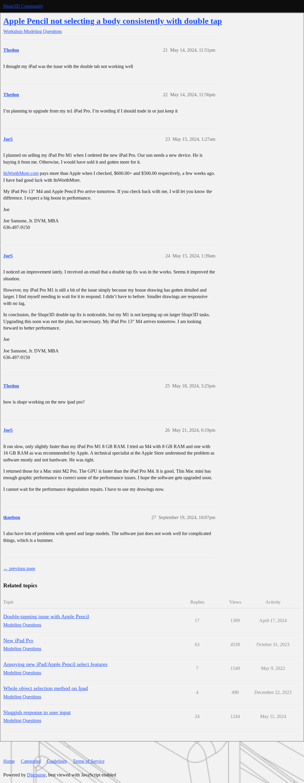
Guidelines (57, 761)
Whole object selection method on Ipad (45, 688)
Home (9, 761)
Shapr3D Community (23, 6)
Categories (31, 761)
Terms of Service (88, 761)
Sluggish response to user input (37, 712)
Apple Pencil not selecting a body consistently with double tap (112, 21)
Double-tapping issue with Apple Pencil (46, 616)
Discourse (36, 774)
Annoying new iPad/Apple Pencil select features (55, 664)
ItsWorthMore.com (21, 173)
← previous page (19, 568)
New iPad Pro (18, 640)
